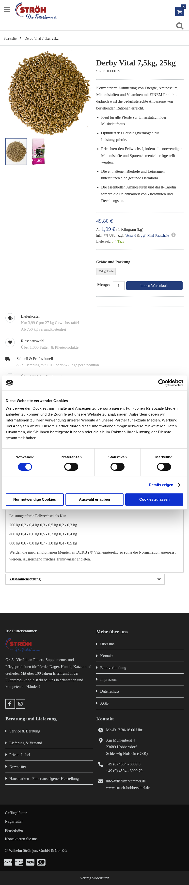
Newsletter (17, 766)
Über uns (107, 644)
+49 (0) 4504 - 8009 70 (124, 771)
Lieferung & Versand (25, 743)
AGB (104, 703)
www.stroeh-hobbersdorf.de (128, 788)
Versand (130, 235)
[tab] (94, 579)
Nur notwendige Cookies (34, 499)
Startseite (10, 38)
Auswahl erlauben (94, 499)
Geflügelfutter (16, 813)
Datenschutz (109, 691)
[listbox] (139, 272)
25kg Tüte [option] (105, 271)
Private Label (19, 755)
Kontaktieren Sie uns (21, 839)
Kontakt (106, 656)
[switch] (71, 467)
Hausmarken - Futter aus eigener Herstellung (44, 778)
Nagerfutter (14, 821)
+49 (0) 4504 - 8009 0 (123, 764)
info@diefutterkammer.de (126, 781)
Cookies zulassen (154, 499)
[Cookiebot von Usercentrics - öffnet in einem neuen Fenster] (161, 383)
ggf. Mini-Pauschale (155, 235)
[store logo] (97, 10)
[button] (38, 152)
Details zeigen (161, 485)
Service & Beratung (24, 731)
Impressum (108, 679)
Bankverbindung (113, 668)
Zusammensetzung (25, 579)
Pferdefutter (14, 830)
